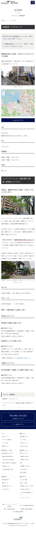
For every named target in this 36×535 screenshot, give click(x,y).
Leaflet (18, 115)
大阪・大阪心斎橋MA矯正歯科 (26, 505)
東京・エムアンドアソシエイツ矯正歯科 (10, 505)
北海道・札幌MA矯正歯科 (26, 509)
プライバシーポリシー (25, 497)
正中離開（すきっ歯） (25, 466)
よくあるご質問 (23, 479)
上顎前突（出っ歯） (24, 456)
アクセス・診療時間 (6, 439)
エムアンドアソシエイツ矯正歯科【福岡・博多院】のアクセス (17, 404)
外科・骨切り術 (23, 469)
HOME (3, 20)
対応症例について (23, 450)
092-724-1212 (5, 146)
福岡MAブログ (5, 446)
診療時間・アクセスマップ (12, 27)
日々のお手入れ (5, 489)
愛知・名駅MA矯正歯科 (9, 509)
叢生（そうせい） (24, 453)
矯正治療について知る (6, 450)
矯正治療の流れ (5, 479)
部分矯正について (6, 466)
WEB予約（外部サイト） (25, 489)
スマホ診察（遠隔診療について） (26, 493)
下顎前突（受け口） (24, 459)
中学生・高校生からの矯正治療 (9, 463)
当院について (22, 433)
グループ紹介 (23, 439)
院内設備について (24, 436)
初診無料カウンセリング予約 (26, 486)
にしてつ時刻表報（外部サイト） (22, 358)
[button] (18, 101)
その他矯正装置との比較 (7, 469)
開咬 (21, 463)
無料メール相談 (23, 483)
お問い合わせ (22, 476)
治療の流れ (4, 476)
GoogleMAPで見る (18, 120)
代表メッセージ (5, 436)
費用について (5, 483)
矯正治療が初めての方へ (7, 453)
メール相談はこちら (18, 424)
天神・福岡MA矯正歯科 (18, 511)
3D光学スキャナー (24, 443)
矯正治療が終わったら (7, 486)
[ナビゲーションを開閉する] (33, 2)
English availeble (24, 446)
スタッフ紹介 (5, 443)
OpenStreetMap (25, 115)
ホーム (3, 433)
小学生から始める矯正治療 (8, 459)
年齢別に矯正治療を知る (7, 456)
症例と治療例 (23, 472)
